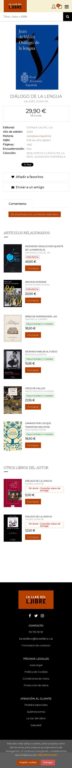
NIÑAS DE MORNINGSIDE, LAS (41, 316)
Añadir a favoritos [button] (29, 177)
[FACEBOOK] (29, 615)
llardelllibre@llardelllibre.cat (36, 638)
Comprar (33, 268)
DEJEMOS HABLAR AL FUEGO (41, 351)
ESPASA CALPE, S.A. (40, 127)
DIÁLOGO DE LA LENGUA (38, 480)
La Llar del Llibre (36, 718)
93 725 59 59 (36, 631)
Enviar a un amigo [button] (29, 187)
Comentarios (17, 203)
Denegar (48, 762)
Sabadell (36, 725)
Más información (47, 754)
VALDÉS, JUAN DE (36, 101)
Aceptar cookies (28, 762)
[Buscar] (67, 16)
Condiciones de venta (36, 678)
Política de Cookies (36, 671)
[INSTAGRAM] (42, 615)
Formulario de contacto (36, 645)
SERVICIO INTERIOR (35, 281)
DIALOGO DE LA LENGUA (38, 516)
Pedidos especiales (36, 704)
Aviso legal (36, 665)
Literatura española (39, 136)
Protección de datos (36, 685)
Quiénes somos (36, 711)
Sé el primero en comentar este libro (35, 214)
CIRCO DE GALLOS (35, 388)
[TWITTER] (36, 615)
